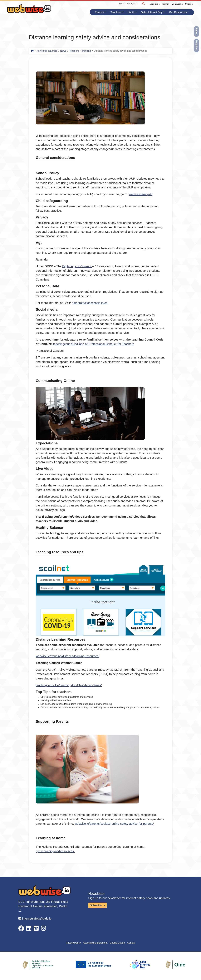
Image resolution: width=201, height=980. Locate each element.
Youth (131, 12)
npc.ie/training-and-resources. (55, 851)
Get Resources (178, 12)
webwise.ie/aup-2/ (140, 194)
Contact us (177, 4)
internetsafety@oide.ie (37, 918)
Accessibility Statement (95, 942)
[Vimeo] (36, 928)
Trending (86, 51)
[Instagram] (43, 928)
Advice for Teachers (47, 51)
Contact (131, 942)
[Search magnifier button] (143, 3)
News (63, 51)
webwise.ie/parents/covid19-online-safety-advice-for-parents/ (114, 823)
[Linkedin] (28, 928)
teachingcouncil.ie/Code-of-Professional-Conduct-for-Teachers (93, 344)
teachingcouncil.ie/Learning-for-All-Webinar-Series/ (69, 685)
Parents (99, 12)
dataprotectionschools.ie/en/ (90, 303)
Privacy (165, 4)
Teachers (116, 12)
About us (155, 4)
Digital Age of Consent (77, 266)
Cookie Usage (117, 942)
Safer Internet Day (151, 12)
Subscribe (96, 905)
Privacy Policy (73, 942)
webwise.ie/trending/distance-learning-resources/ (67, 656)
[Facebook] (21, 928)
